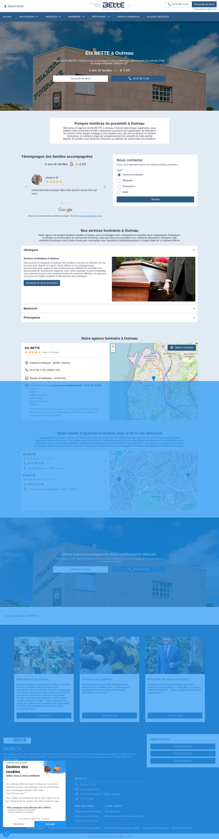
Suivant (155, 199)
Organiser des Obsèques (88, 811)
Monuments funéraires (86, 816)
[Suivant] (104, 187)
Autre (125, 192)
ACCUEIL (7, 16)
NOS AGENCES (26, 16)
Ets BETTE (29, 454)
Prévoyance (99, 16)
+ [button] (113, 346)
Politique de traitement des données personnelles (74, 828)
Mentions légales (36, 828)
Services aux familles (86, 821)
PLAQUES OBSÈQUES (158, 16)
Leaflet (194, 419)
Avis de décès (112, 811)
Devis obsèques (182, 746)
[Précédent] (26, 187)
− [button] (113, 350)
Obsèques (51, 16)
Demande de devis (204, 4)
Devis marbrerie (182, 760)
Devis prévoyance (182, 753)
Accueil (9, 616)
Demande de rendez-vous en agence (124, 816)
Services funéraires (133, 174)
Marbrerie (74, 16)
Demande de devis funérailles (42, 283)
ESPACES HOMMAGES (128, 16)
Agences (19, 616)
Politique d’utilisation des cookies (121, 828)
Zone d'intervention (182, 828)
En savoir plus (44, 715)
